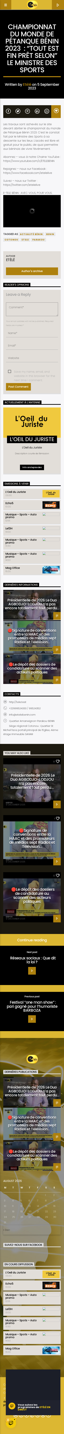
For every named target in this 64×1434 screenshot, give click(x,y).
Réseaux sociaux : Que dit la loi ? (33, 960)
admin (9, 802)
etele (25, 239)
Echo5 (9, 503)
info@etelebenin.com (22, 714)
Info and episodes (31, 467)
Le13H (8, 528)
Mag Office (12, 568)
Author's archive (31, 271)
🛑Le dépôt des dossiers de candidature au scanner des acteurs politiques (32, 668)
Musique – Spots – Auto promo (21, 515)
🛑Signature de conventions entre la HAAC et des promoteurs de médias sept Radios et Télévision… (32, 636)
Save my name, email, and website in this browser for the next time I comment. (34, 372)
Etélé (27, 84)
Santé (8, 593)
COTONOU (11, 239)
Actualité (31, 21)
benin (50, 234)
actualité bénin (31, 234)
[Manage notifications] (8, 1420)
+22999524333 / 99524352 (25, 708)
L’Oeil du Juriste (15, 492)
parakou (38, 239)
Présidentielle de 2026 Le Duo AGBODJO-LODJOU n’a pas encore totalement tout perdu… (32, 604)
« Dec (6, 1230)
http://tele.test (17, 702)
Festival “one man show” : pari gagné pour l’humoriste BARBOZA (32, 1006)
